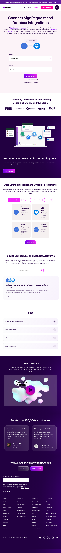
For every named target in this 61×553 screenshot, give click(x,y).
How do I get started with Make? (15, 321)
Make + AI (5, 504)
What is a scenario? (11, 329)
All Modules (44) (14, 200)
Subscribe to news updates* (11, 476)
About (47, 501)
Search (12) (49, 200)
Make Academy (36, 501)
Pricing (5, 516)
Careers (48, 504)
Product (5, 501)
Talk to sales (27, 7)
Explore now (52, 2)
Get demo (5, 519)
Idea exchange (21, 513)
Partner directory (21, 510)
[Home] (7, 7)
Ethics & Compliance (51, 525)
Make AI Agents (7, 507)
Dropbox (23, 28)
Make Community (36, 504)
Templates (19, 507)
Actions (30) (37, 200)
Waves (5, 528)
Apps (4, 510)
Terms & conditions (51, 513)
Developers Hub (36, 510)
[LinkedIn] (52, 537)
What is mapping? (10, 346)
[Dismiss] (59, 2)
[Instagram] (44, 537)
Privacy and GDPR (51, 516)
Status (4, 525)
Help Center (35, 507)
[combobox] (10, 58)
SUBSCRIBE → (7, 491)
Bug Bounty (49, 522)
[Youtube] (57, 537)
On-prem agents (36, 528)
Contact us (49, 507)
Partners (34, 522)
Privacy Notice (25, 488)
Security (34, 525)
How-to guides (21, 501)
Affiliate (33, 519)
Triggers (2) (26, 200)
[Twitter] (48, 537)
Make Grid (6, 513)
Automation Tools (21, 516)
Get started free (46, 7)
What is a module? (10, 338)
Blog (33, 513)
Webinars (34, 516)
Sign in (36, 7)
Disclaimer (48, 519)
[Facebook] (40, 537)
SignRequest (14, 28)
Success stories (21, 504)
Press (47, 510)
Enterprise (5, 522)
